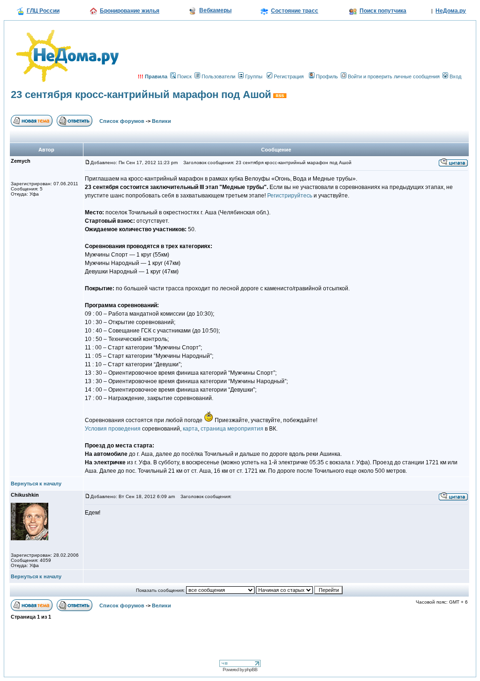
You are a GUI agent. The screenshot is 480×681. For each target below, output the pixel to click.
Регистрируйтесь (289, 195)
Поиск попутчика (383, 11)
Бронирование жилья (129, 11)
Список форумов (121, 121)
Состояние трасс (294, 11)
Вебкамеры (215, 10)
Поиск (184, 76)
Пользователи (218, 76)
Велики (161, 121)
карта (190, 428)
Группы (253, 76)
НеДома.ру (450, 11)
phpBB (251, 669)
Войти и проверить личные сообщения (394, 76)
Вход (455, 76)
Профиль (327, 76)
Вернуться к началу (36, 483)
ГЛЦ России (43, 11)
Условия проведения (113, 428)
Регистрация (289, 76)
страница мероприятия (231, 428)
